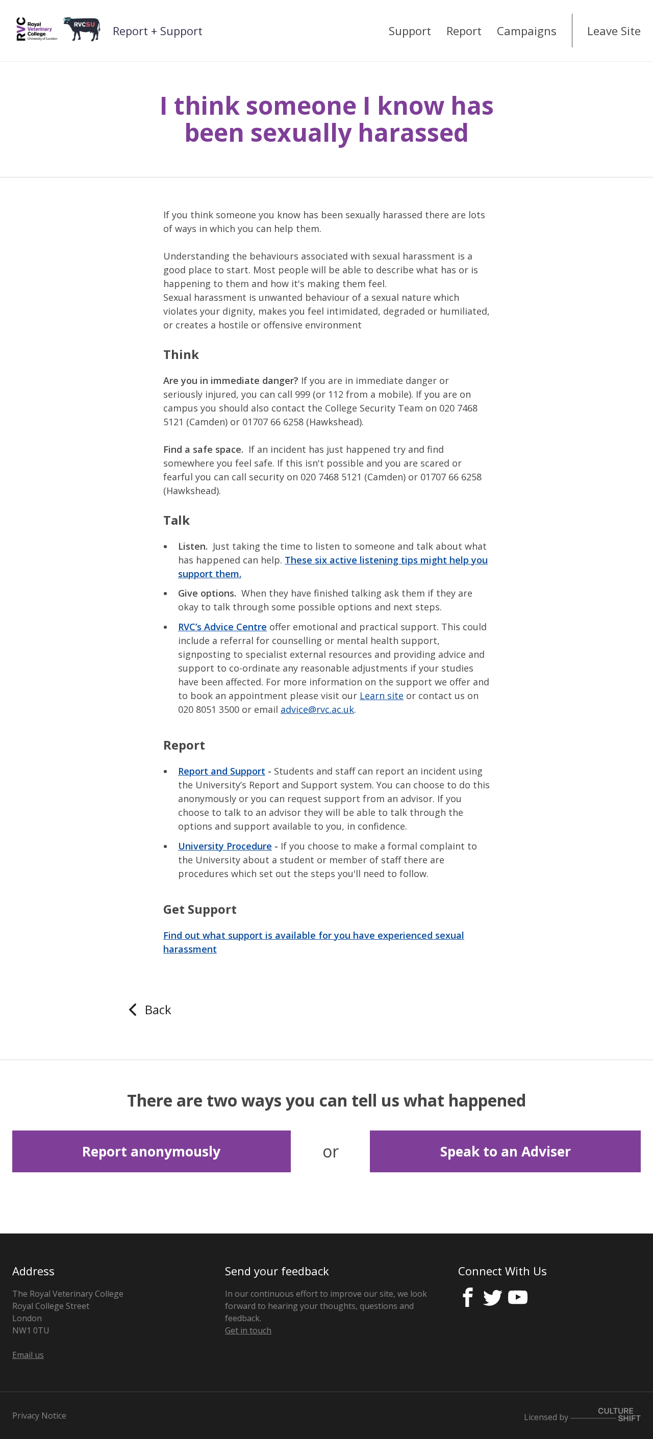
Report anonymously (151, 1151)
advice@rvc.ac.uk (317, 709)
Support (410, 30)
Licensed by (547, 1417)
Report (464, 30)
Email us (28, 1354)
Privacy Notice (39, 1415)
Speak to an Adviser (505, 1151)
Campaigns (527, 30)
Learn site (382, 695)
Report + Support (158, 30)
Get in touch (248, 1330)
